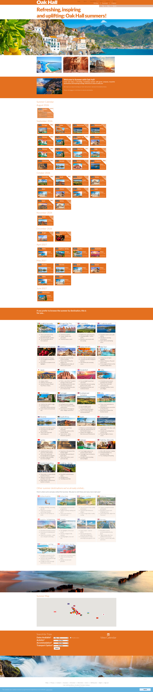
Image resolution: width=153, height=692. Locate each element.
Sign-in (114, 1)
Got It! (145, 689)
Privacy (52, 682)
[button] (76, 612)
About (85, 1)
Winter (96, 3)
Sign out (106, 682)
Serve (86, 682)
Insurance (65, 682)
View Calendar (108, 637)
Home (78, 1)
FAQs (101, 1)
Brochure (72, 682)
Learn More (49, 689)
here (71, 90)
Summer (105, 3)
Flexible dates (75, 637)
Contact (108, 1)
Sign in (100, 682)
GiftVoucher (93, 682)
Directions (80, 682)
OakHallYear (93, 1)
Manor (113, 3)
